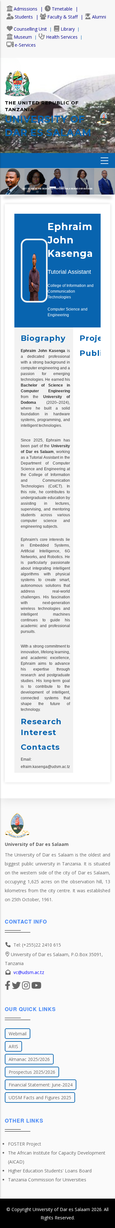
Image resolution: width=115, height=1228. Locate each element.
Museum (23, 37)
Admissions (25, 9)
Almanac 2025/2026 (29, 1059)
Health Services (62, 37)
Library (68, 29)
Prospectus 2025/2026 (32, 1072)
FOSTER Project (24, 1144)
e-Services (25, 45)
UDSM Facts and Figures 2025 (40, 1097)
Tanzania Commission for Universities (47, 1180)
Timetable (62, 9)
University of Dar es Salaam (61, 1209)
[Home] (17, 80)
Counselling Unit (30, 29)
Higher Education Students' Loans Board (50, 1171)
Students (24, 17)
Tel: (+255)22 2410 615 (37, 945)
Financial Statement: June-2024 (41, 1085)
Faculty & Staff (62, 17)
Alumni (99, 17)
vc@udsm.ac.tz (28, 972)
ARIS (13, 1046)
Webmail (18, 1034)
